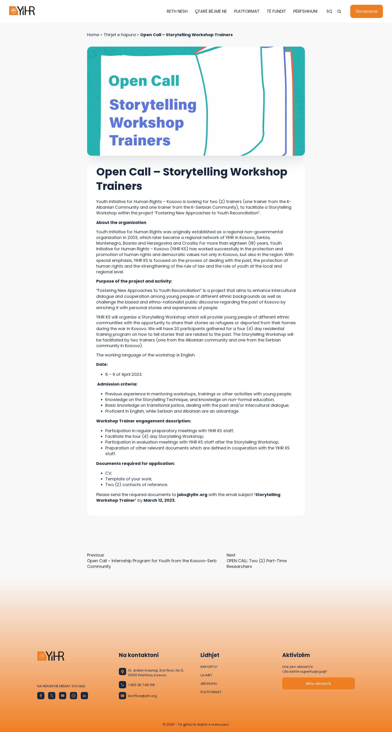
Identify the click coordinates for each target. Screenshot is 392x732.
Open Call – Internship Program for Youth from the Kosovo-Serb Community (152, 560)
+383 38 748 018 (141, 684)
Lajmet (206, 675)
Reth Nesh (177, 11)
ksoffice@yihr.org (142, 695)
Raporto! (209, 666)
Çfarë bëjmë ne (211, 11)
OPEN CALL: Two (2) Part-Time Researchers (257, 560)
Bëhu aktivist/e (318, 683)
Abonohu (209, 683)
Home (93, 35)
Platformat (247, 11)
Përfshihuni (305, 11)
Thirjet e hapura (120, 35)
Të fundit (276, 11)
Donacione (366, 11)
